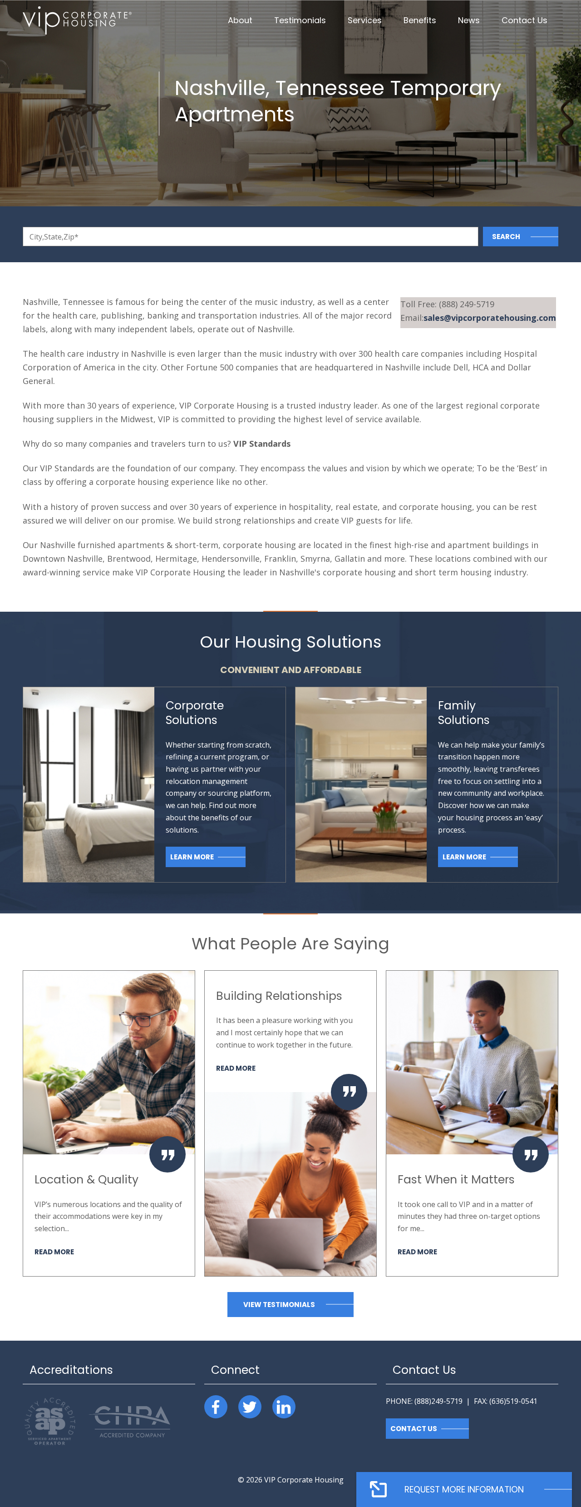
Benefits (420, 20)
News (469, 20)
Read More (54, 1252)
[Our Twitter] (249, 1406)
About (240, 20)
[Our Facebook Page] (215, 1406)
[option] (109, 1123)
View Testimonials (279, 1304)
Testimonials (300, 20)
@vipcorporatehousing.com (489, 317)
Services (365, 20)
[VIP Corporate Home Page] (77, 20)
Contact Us (524, 20)
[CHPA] (129, 1435)
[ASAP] (51, 1446)
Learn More (192, 857)
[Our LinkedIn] (283, 1406)
